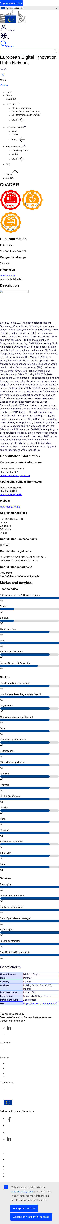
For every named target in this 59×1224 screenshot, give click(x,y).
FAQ (8, 164)
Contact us (11, 1153)
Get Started (11, 104)
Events (14, 134)
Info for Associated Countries (26, 111)
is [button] (8, 38)
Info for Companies (21, 108)
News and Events (15, 127)
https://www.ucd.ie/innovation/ (40, 1003)
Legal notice (12, 1173)
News (14, 131)
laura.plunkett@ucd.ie (11, 494)
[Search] (55, 51)
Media (14, 154)
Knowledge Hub (19, 150)
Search (10, 46)
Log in (10, 30)
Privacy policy (13, 1169)
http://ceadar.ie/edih (10, 507)
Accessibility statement (17, 1063)
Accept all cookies (24, 1208)
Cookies (10, 1166)
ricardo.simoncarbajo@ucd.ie (15, 475)
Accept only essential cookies (31, 1216)
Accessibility (12, 1176)
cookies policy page (22, 1191)
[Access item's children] (20, 103)
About (9, 95)
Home (9, 92)
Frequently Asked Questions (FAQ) (23, 1073)
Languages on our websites (20, 1163)
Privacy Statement (15, 1077)
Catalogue (11, 99)
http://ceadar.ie (7, 275)
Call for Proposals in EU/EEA (26, 115)
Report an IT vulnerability (18, 1159)
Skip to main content (11, 3)
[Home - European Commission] (13, 17)
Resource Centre (14, 146)
